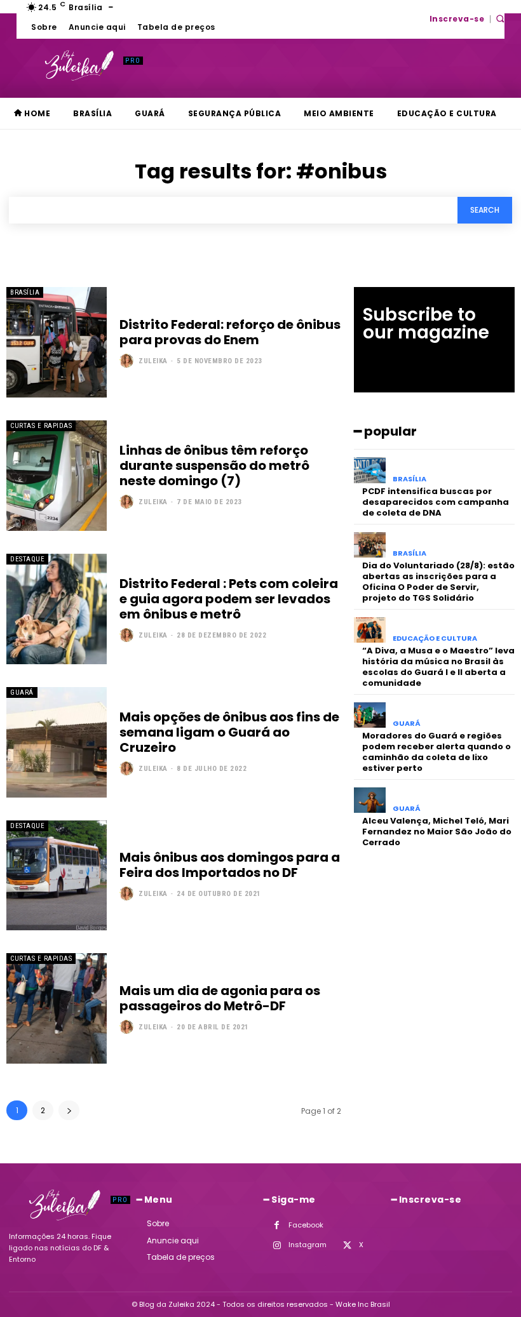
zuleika (153, 361)
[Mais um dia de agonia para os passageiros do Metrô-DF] (56, 1008)
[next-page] (68, 1110)
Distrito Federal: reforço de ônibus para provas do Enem (230, 332)
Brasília (24, 292)
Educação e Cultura (435, 638)
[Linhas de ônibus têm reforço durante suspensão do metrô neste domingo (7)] (56, 475)
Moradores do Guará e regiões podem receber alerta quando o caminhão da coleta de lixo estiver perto (436, 752)
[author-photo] (128, 361)
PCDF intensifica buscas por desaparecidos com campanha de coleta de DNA (435, 502)
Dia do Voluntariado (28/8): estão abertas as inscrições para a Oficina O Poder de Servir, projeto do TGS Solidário (438, 581)
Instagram (307, 1245)
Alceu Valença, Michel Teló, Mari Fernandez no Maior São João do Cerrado (436, 831)
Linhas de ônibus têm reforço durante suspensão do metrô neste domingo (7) (214, 465)
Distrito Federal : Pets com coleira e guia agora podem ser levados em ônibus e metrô (228, 599)
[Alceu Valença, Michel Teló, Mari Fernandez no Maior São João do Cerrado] (370, 800)
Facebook (305, 1225)
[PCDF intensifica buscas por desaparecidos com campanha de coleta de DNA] (370, 470)
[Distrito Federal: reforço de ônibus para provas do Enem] (56, 342)
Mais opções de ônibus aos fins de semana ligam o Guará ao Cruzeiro (229, 732)
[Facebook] (277, 1225)
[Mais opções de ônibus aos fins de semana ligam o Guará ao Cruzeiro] (56, 742)
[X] (347, 1245)
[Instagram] (277, 1245)
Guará (22, 692)
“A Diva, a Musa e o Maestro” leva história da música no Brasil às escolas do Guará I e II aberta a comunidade (438, 667)
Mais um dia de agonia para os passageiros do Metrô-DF (219, 998)
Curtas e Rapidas (41, 426)
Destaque (27, 559)
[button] (500, 18)
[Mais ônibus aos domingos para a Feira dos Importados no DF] (56, 875)
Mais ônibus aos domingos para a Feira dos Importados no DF (229, 864)
